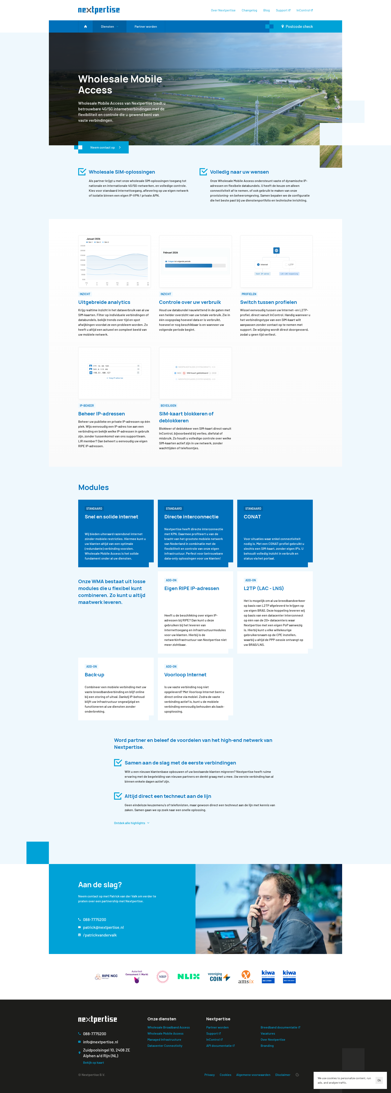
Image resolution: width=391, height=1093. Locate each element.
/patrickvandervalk (100, 934)
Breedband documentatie (279, 1027)
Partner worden (217, 1027)
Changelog (249, 10)
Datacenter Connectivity (164, 1045)
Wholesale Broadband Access (168, 1027)
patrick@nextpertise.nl (103, 927)
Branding (267, 1045)
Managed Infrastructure (164, 1039)
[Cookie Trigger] (297, 1075)
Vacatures (268, 1033)
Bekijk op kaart (93, 1062)
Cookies (225, 1075)
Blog (266, 10)
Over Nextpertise (223, 10)
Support (282, 10)
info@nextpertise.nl (100, 1041)
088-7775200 (94, 919)
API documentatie (219, 1045)
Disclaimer (282, 1075)
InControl (303, 10)
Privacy (209, 1075)
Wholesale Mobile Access (165, 1033)
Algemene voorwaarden (253, 1075)
